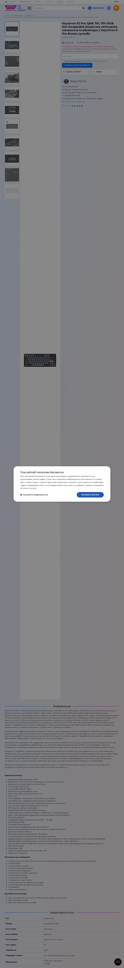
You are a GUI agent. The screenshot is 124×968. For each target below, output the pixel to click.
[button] (34, 494)
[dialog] (62, 484)
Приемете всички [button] (90, 495)
